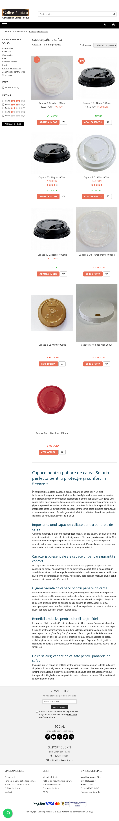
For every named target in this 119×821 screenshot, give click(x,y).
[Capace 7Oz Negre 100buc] (52, 153)
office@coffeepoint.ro (61, 760)
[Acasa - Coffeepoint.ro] (17, 14)
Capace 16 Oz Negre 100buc (52, 254)
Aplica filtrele (13, 123)
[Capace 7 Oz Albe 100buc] (96, 153)
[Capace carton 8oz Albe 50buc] (96, 313)
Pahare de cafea (9, 61)
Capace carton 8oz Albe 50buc (96, 344)
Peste (8, 100)
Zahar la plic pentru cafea (13, 71)
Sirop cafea (7, 75)
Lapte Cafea (7, 48)
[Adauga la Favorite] (63, 122)
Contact (8, 791)
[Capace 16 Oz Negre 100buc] (52, 229)
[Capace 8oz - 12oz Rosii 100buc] (52, 402)
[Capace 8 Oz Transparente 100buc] (96, 229)
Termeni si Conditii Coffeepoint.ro (20, 780)
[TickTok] (65, 737)
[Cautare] (114, 14)
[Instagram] (71, 737)
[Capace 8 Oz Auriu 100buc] (52, 313)
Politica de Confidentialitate (17, 784)
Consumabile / (21, 31)
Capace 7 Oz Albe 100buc (97, 177)
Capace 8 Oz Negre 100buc (97, 102)
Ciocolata (6, 51)
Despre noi (10, 777)
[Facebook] (48, 737)
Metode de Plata (50, 777)
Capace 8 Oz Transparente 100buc (97, 254)
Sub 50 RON (10, 87)
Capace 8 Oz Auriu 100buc (52, 344)
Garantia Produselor (52, 784)
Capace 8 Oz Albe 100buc (52, 102)
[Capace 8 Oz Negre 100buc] (96, 78)
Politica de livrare (12, 788)
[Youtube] (53, 737)
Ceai (4, 58)
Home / (9, 31)
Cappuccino (7, 55)
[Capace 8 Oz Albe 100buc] (52, 78)
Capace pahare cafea (11, 68)
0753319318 (61, 755)
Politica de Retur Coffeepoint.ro (57, 780)
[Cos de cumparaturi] (113, 25)
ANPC (45, 791)
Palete (5, 65)
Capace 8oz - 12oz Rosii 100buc (52, 433)
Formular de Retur (51, 788)
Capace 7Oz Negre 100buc (52, 177)
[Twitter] (59, 737)
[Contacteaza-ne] (105, 25)
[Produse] (5, 25)
